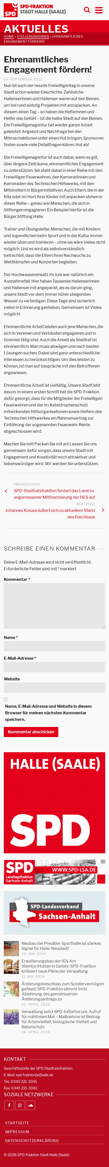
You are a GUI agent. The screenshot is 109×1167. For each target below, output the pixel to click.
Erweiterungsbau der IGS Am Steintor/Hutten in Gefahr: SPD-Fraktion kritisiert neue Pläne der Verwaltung (59, 966)
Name (11, 637)
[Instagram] (20, 1105)
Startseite (17, 1123)
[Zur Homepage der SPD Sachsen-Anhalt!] (54, 912)
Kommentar (17, 579)
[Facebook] (9, 1105)
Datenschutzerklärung (32, 1140)
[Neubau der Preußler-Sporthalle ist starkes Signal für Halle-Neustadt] (11, 948)
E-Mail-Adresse (20, 658)
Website (12, 679)
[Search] (87, 10)
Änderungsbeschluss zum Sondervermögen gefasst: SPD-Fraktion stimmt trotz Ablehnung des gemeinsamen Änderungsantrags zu (63, 991)
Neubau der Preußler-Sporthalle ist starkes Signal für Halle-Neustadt (61, 946)
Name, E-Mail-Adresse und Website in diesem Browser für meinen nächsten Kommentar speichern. (48, 713)
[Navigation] (99, 10)
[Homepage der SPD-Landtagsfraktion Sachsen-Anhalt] (54, 871)
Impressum (17, 1132)
